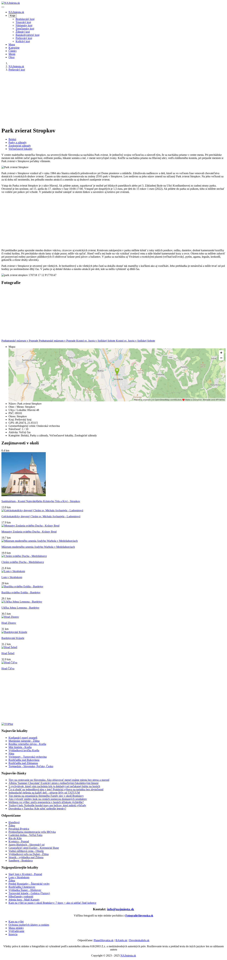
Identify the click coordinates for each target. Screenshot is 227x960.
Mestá (12, 54)
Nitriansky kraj (24, 25)
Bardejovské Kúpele (12, 638)
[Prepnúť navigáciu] (2, 7)
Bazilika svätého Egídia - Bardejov (20, 592)
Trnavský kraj (23, 22)
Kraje (12, 15)
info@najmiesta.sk (120, 909)
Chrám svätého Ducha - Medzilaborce (22, 562)
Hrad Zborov (8, 622)
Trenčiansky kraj (25, 28)
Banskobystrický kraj (27, 34)
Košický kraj (23, 41)
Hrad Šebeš (7, 653)
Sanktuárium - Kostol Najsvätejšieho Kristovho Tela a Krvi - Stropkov (40, 501)
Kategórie (14, 47)
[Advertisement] (107, 99)
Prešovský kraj (24, 38)
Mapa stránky (16, 927)
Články (13, 50)
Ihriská (12, 139)
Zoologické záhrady (20, 145)
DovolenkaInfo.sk (139, 940)
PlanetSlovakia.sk (104, 940)
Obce (12, 57)
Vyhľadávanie (16, 931)
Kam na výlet (16, 921)
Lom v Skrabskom (11, 577)
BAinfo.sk (121, 940)
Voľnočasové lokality (20, 148)
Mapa (12, 44)
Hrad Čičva (7, 668)
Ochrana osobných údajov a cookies (29, 924)
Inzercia (13, 934)
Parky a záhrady (18, 142)
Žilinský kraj (23, 31)
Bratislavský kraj (25, 19)
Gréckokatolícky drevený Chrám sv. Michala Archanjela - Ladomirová (40, 516)
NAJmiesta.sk (16, 12)
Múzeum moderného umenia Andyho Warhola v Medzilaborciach (38, 546)
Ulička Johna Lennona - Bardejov (20, 607)
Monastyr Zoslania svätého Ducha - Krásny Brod (29, 531)
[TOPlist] (7, 724)
